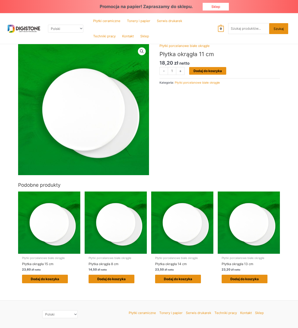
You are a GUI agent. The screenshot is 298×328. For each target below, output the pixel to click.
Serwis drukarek (198, 313)
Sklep (259, 313)
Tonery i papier (171, 313)
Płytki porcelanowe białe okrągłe (184, 46)
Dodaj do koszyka (208, 71)
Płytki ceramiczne (142, 313)
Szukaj (279, 29)
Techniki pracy (225, 313)
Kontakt (246, 313)
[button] (216, 6)
